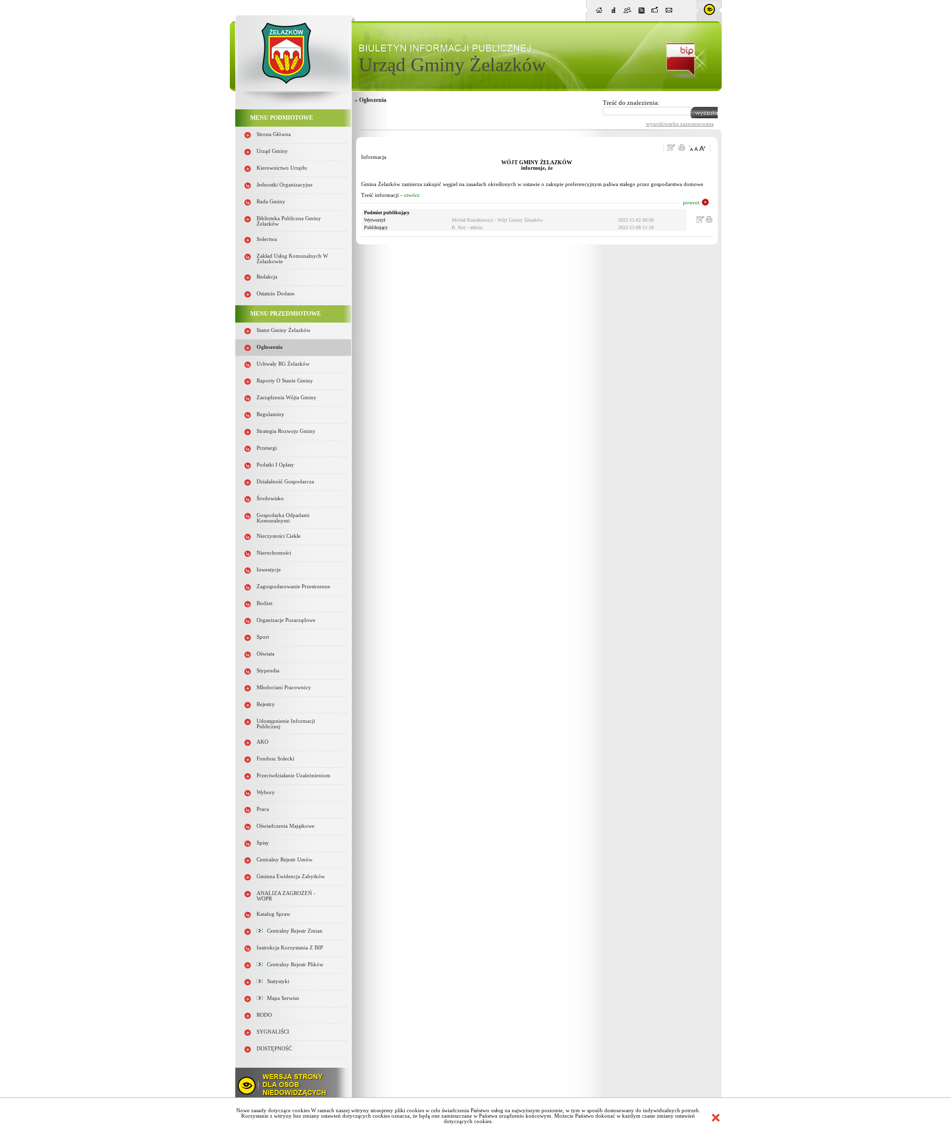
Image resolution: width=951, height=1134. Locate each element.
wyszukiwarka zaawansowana (680, 124)
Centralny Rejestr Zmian (292, 931)
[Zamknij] (715, 1118)
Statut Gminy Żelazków (284, 330)
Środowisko (270, 498)
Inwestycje (269, 569)
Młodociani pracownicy (284, 687)
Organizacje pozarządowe (286, 620)
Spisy (263, 843)
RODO (264, 1015)
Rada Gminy (271, 201)
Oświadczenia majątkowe (286, 826)
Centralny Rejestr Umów (285, 859)
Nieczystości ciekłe (279, 536)
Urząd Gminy (272, 151)
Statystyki (276, 981)
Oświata (265, 654)
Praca (263, 809)
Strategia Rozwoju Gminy (286, 431)
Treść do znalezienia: (631, 102)
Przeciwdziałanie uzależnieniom (293, 775)
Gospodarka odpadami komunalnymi (283, 518)
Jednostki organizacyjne (285, 185)
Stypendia (268, 670)
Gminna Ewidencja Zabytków (291, 876)
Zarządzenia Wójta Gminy (287, 397)
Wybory (266, 792)
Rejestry (266, 704)
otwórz (412, 195)
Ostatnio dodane (276, 293)
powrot (691, 202)
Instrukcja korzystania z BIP (290, 947)
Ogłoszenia (270, 347)
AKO (262, 742)
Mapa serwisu (281, 998)
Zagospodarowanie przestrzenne (293, 586)
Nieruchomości (274, 553)
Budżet (264, 603)
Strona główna (274, 134)
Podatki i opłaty (275, 465)
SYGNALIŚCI (273, 1032)
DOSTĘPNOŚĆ (274, 1048)
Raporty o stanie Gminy (285, 380)
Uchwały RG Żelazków (283, 364)
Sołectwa (267, 239)
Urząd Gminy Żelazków (452, 64)
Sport (263, 637)
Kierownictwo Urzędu (282, 168)
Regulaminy (270, 414)
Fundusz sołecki (275, 758)
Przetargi (267, 448)
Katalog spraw (273, 914)
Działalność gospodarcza (285, 481)
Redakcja (267, 277)
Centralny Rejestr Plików (293, 964)
